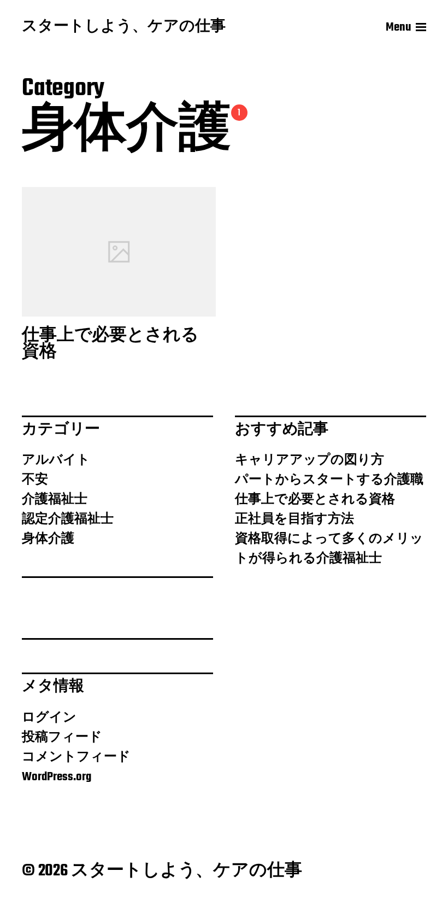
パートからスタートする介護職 (329, 480)
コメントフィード (76, 757)
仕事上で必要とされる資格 (315, 499)
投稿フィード (62, 737)
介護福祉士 (54, 499)
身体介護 (48, 539)
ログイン (49, 718)
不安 (35, 480)
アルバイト (56, 460)
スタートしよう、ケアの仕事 (124, 27)
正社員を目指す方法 (294, 519)
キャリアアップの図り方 (309, 460)
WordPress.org (56, 777)
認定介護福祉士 (68, 519)
